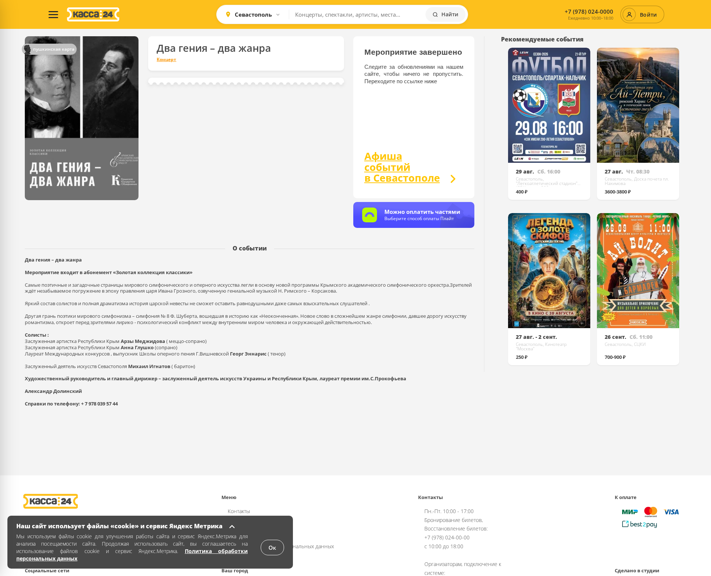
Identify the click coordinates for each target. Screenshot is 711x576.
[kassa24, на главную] (93, 14)
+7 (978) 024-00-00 (447, 537)
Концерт (166, 59)
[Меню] (53, 14)
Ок (272, 547)
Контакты (239, 511)
